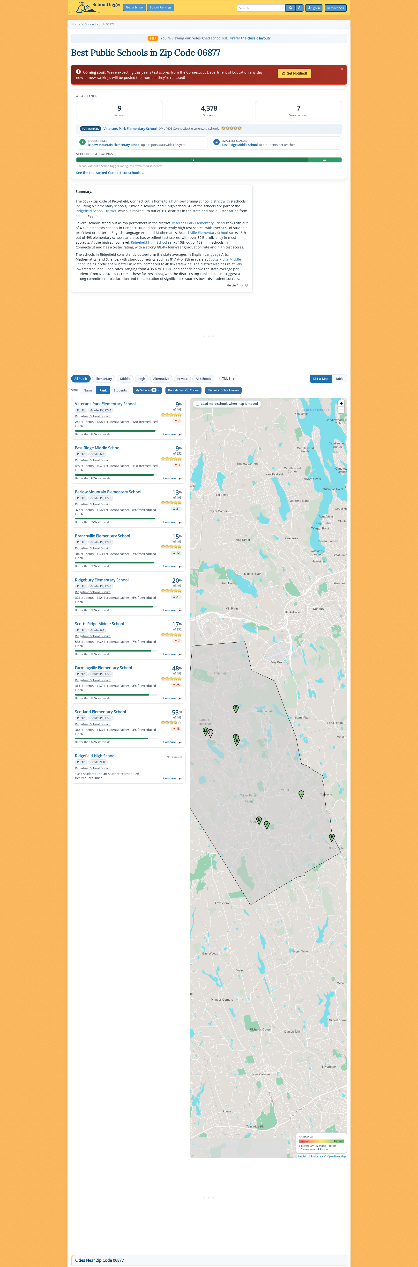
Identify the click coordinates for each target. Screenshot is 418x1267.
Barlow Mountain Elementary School (114, 144)
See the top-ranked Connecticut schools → (110, 173)
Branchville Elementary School (203, 232)
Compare (169, 434)
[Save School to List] (180, 434)
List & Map (320, 378)
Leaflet (302, 1156)
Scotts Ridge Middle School (99, 623)
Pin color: (222, 390)
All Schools (203, 378)
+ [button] (341, 403)
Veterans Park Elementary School (130, 128)
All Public (81, 378)
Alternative (161, 378)
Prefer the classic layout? (250, 38)
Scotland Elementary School (100, 711)
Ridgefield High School (149, 242)
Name (88, 390)
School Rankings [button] (161, 7)
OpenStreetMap (336, 1156)
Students (120, 390)
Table (339, 378)
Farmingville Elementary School (103, 667)
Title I (228, 378)
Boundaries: (182, 390)
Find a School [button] (134, 7)
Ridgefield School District (96, 211)
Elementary (104, 378)
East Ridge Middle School (240, 144)
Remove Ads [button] (335, 8)
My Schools (145, 390)
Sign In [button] (315, 8)
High (141, 378)
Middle (125, 378)
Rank (103, 390)
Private (182, 378)
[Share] (299, 8)
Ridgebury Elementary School (102, 579)
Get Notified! (297, 73)
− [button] (341, 409)
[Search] (290, 8)
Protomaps (317, 1156)
